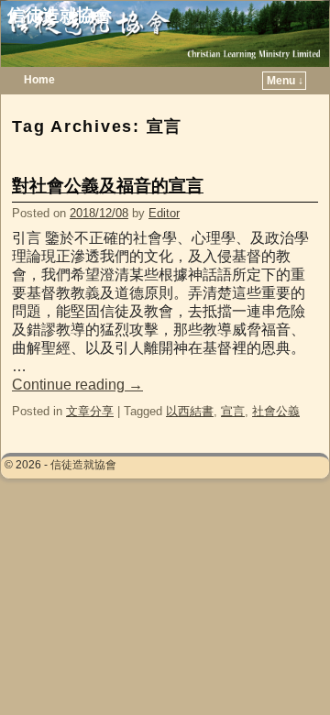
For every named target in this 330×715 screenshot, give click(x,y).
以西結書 (190, 411)
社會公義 (276, 411)
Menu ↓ (285, 80)
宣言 (233, 411)
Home (39, 79)
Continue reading (77, 384)
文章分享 (90, 411)
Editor (164, 213)
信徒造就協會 (59, 15)
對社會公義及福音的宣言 (108, 185)
